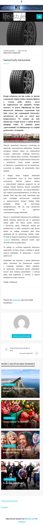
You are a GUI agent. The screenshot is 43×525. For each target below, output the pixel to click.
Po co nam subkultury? (13, 483)
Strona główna (8, 51)
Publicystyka (22, 51)
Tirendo (6, 240)
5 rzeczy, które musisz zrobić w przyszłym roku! (17, 451)
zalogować (16, 300)
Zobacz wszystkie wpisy (21, 336)
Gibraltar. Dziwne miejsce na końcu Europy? (19, 389)
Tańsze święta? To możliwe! (15, 421)
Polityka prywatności (9, 501)
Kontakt (4, 507)
